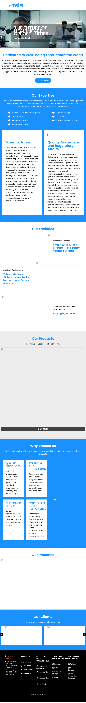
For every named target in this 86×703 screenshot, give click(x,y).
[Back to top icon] (75, 698)
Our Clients (43, 684)
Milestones (27, 666)
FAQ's (56, 668)
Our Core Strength (56, 673)
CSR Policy (27, 673)
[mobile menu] (78, 5)
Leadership (27, 662)
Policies (73, 664)
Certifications (28, 670)
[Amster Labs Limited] (16, 5)
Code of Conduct (72, 669)
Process (57, 664)
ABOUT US (25, 656)
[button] (2, 388)
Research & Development (41, 667)
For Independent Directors (72, 676)
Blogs (56, 678)
